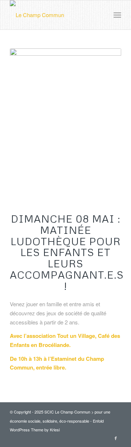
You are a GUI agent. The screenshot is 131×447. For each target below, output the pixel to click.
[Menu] (117, 15)
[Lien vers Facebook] (115, 437)
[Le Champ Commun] (54, 14)
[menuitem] (117, 15)
